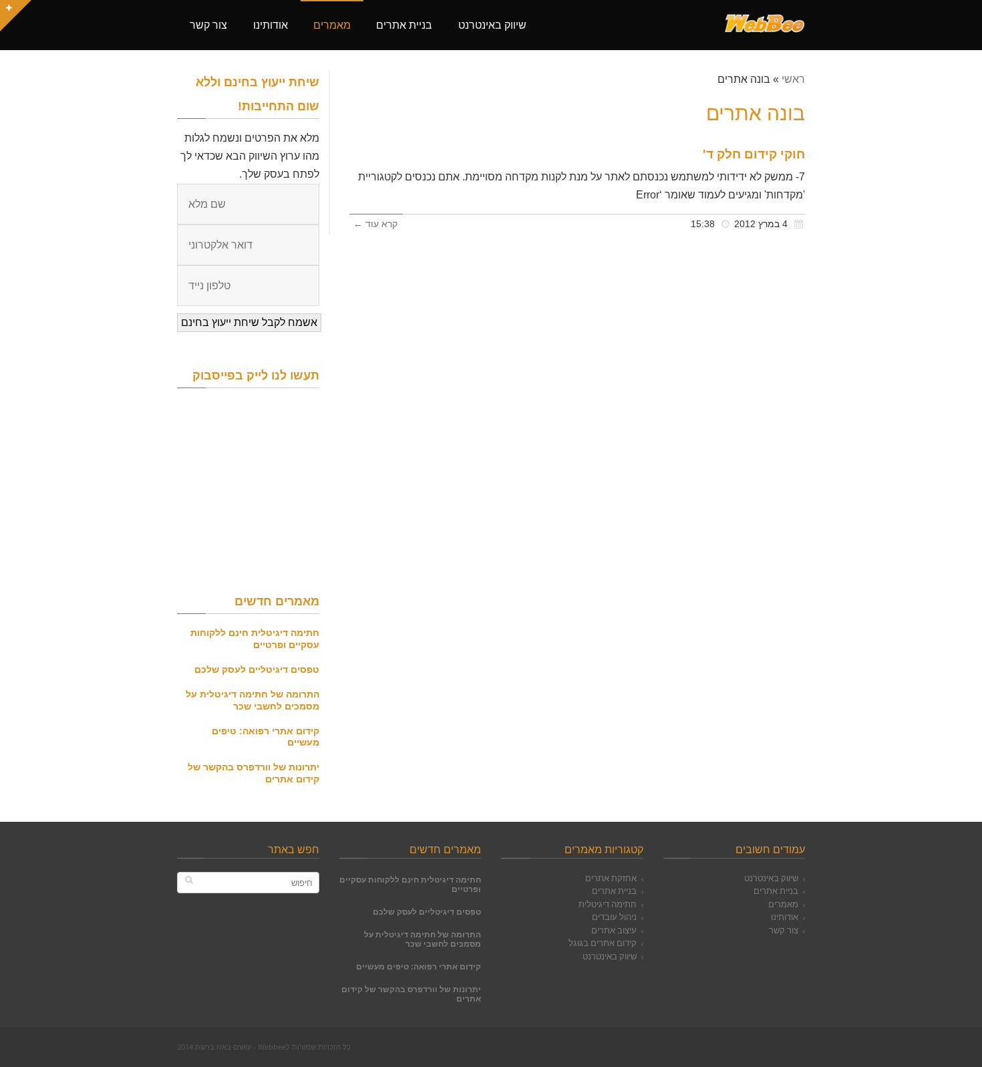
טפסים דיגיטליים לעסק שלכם (256, 669)
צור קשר (783, 930)
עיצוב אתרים (614, 930)
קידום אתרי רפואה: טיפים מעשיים (418, 966)
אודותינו (784, 917)
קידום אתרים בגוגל (602, 943)
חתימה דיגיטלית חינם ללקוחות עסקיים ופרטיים (254, 638)
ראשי (793, 79)
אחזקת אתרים (611, 878)
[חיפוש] (188, 879)
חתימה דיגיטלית (608, 904)
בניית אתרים (776, 891)
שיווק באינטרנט (771, 878)
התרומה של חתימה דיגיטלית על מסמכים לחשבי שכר (252, 700)
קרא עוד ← (375, 224)
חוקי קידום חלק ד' (754, 154)
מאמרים (783, 904)
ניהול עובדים (614, 917)
